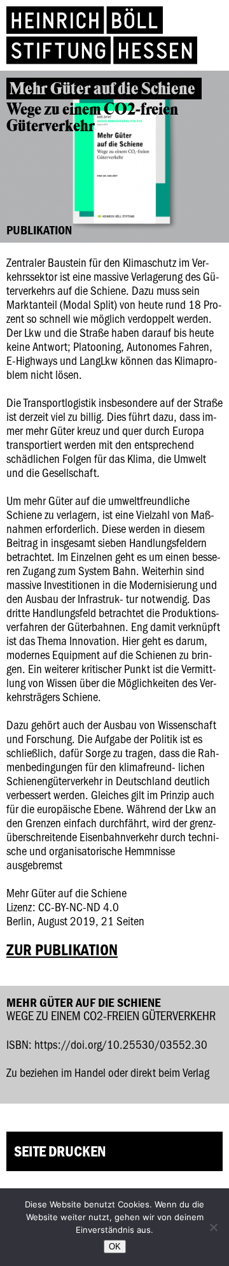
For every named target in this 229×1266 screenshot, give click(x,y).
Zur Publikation (62, 950)
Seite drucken (60, 1151)
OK (115, 1246)
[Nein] (213, 1227)
